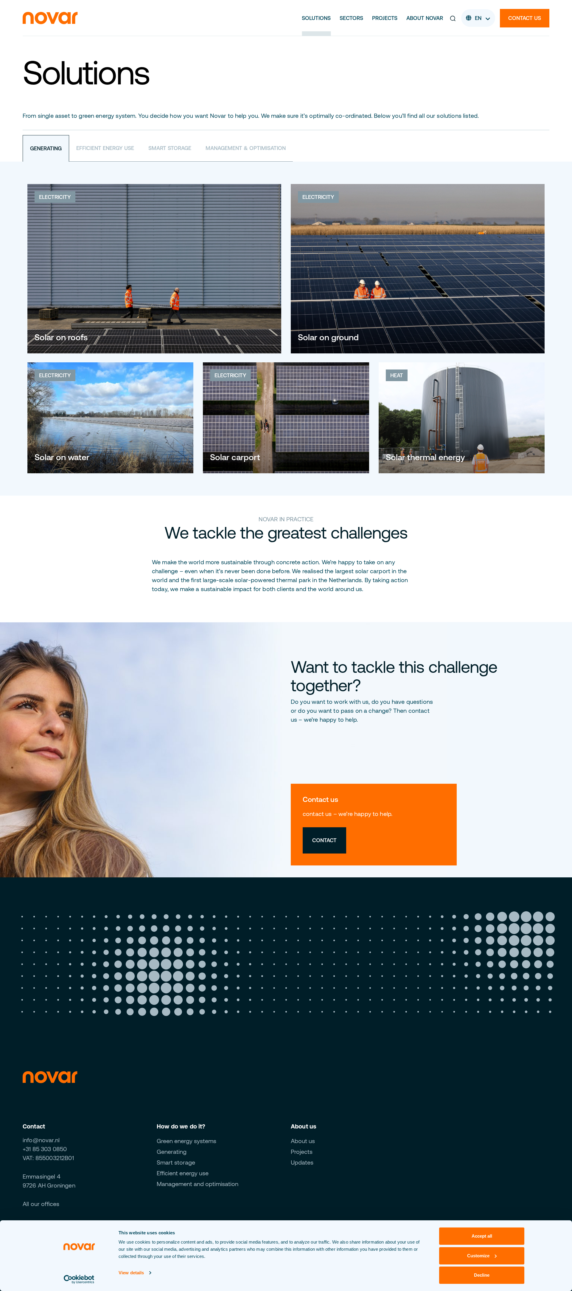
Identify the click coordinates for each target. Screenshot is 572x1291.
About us (303, 1140)
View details (131, 1272)
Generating (171, 1151)
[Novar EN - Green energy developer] (50, 17)
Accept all (482, 1236)
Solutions (316, 18)
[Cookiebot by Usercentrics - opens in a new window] (79, 1279)
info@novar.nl (41, 1140)
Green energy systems (186, 1140)
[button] (452, 18)
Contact (324, 840)
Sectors (351, 18)
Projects (384, 18)
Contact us (524, 18)
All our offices (41, 1203)
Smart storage (176, 1162)
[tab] (46, 148)
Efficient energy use (183, 1173)
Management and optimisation (197, 1183)
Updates (302, 1162)
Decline (481, 1275)
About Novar (424, 18)
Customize (478, 1255)
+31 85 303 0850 (45, 1148)
